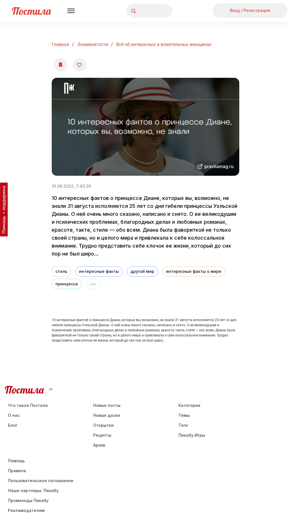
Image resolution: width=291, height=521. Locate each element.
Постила (31, 11)
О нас (14, 415)
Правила (17, 470)
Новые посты (106, 405)
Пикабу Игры (191, 435)
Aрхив (99, 445)
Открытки (103, 425)
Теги (183, 425)
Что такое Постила (28, 405)
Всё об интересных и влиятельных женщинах (163, 44)
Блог (12, 425)
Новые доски (106, 415)
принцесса (66, 283)
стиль (61, 271)
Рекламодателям (26, 510)
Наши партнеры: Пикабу (33, 490)
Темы (184, 415)
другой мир (142, 271)
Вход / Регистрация (250, 10)
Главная (60, 44)
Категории (189, 405)
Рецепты (102, 435)
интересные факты (99, 271)
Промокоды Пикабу (28, 500)
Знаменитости (92, 44)
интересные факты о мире (193, 271)
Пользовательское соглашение (40, 480)
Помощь (16, 460)
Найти (146, 11)
